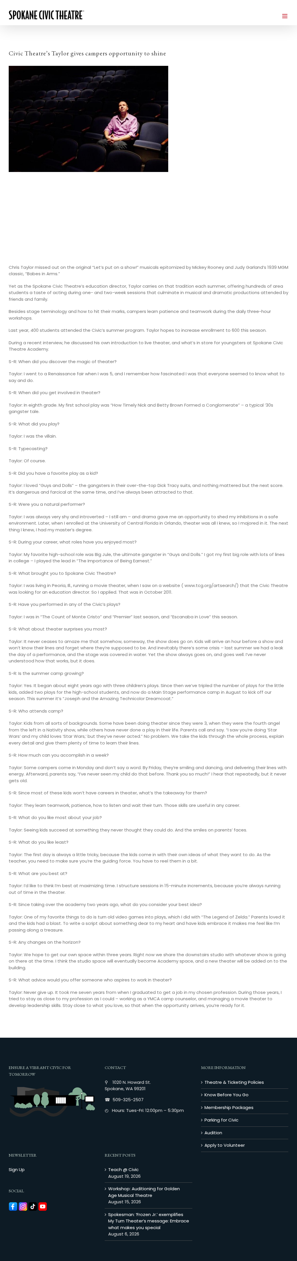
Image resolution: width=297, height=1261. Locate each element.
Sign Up (17, 1169)
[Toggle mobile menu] (285, 16)
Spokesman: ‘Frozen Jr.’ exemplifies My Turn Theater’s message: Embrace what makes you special (148, 1221)
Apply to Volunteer (224, 1145)
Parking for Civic (221, 1120)
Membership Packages (228, 1107)
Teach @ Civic (123, 1169)
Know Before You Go (226, 1095)
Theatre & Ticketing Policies (234, 1082)
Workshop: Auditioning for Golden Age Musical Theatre (144, 1192)
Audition (213, 1133)
